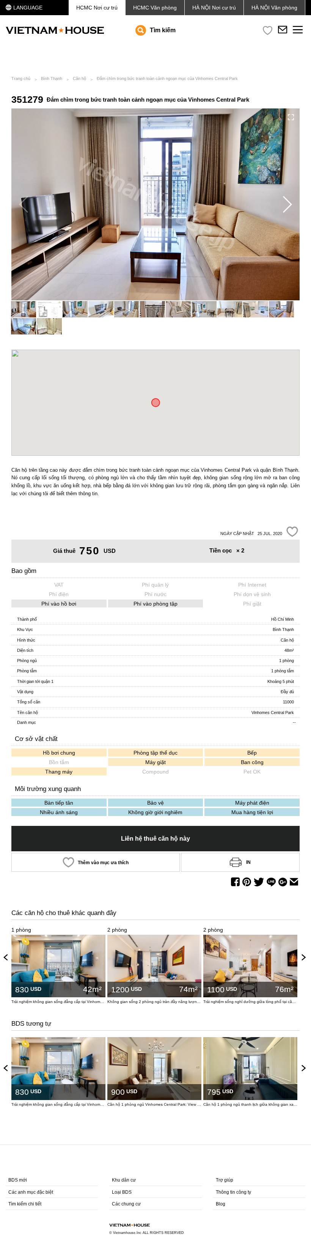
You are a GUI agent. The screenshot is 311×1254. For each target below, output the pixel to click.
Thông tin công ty (233, 1192)
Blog (220, 1204)
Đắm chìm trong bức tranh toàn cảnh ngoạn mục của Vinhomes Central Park (167, 78)
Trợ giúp (224, 1180)
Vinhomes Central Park (272, 712)
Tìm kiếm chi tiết (24, 1204)
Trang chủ (20, 78)
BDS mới (17, 1180)
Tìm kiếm (163, 30)
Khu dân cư (124, 1180)
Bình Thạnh (51, 78)
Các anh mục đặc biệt (30, 1192)
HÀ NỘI (274, 8)
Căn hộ (79, 78)
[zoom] (291, 117)
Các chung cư (126, 1204)
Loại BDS (122, 1192)
